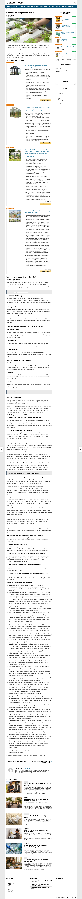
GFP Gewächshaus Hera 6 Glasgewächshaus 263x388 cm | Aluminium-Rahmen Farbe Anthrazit (37, 66)
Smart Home (47, 6)
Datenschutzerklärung (65, 897)
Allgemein (59, 91)
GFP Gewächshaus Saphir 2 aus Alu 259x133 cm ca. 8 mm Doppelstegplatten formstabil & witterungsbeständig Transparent (37, 109)
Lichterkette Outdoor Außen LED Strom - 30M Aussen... (67, 19)
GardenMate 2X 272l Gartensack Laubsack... (67, 33)
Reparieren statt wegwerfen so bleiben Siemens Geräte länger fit (35, 846)
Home (8, 6)
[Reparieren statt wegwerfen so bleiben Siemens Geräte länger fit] (14, 848)
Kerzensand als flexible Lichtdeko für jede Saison (36, 816)
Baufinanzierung (15, 6)
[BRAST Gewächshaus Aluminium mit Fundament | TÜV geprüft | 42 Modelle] (15, 216)
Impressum (70, 6)
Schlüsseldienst (60, 100)
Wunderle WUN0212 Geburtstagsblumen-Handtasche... (65, 40)
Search (74, 3)
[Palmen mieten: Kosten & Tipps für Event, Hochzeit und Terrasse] (14, 802)
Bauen (28, 6)
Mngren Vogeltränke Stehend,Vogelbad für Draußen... (67, 54)
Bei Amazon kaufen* (46, 100)
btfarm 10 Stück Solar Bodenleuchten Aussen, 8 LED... (67, 26)
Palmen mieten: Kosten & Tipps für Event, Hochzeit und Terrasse (36, 800)
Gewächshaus (39, 6)
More (44, 793)
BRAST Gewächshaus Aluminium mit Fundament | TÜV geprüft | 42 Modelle (37, 211)
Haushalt (26, 814)
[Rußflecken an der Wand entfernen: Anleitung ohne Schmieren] (14, 833)
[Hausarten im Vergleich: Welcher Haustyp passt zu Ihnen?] (14, 863)
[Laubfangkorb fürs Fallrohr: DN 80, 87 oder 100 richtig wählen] (14, 787)
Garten (33, 6)
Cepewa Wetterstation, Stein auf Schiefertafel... (67, 47)
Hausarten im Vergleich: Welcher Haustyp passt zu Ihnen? (36, 860)
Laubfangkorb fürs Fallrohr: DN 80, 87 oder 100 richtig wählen (37, 784)
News (53, 6)
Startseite (58, 897)
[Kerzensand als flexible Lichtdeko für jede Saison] (14, 819)
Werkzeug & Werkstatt (61, 6)
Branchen (23, 6)
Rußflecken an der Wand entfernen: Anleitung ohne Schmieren (37, 830)
